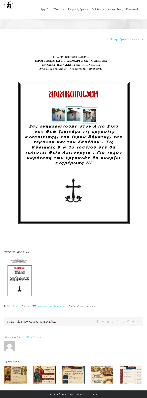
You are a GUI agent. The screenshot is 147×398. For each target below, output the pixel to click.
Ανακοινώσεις (60, 306)
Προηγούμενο (118, 39)
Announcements (45, 306)
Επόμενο (135, 39)
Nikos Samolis (13, 306)
